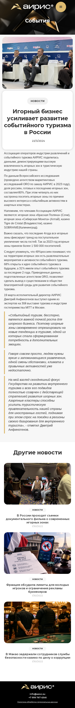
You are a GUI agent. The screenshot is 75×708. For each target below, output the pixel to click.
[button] (61, 7)
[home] (31, 7)
